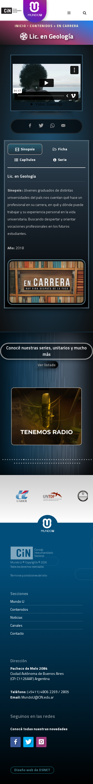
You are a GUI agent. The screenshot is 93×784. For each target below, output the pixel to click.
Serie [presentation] (62, 159)
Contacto (17, 633)
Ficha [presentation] (62, 149)
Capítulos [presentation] (27, 159)
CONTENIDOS (41, 25)
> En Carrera (66, 25)
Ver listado (47, 364)
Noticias (16, 617)
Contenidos (19, 609)
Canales (16, 625)
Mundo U (17, 601)
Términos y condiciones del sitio (28, 575)
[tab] (25, 149)
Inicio (21, 25)
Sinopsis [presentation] (27, 149)
